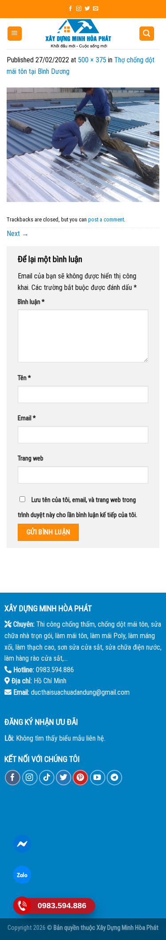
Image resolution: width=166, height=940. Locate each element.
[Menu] (15, 34)
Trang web (30, 458)
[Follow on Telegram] (114, 777)
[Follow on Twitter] (87, 9)
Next (18, 233)
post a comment (106, 219)
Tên (24, 378)
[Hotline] (22, 905)
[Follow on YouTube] (97, 777)
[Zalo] (22, 875)
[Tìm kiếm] (146, 34)
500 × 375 (92, 60)
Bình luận (31, 302)
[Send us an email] (95, 9)
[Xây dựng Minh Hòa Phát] (78, 33)
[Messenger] (22, 844)
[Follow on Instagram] (78, 9)
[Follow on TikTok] (46, 777)
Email (27, 418)
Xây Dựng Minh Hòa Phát (127, 928)
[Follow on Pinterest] (80, 777)
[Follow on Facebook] (70, 9)
